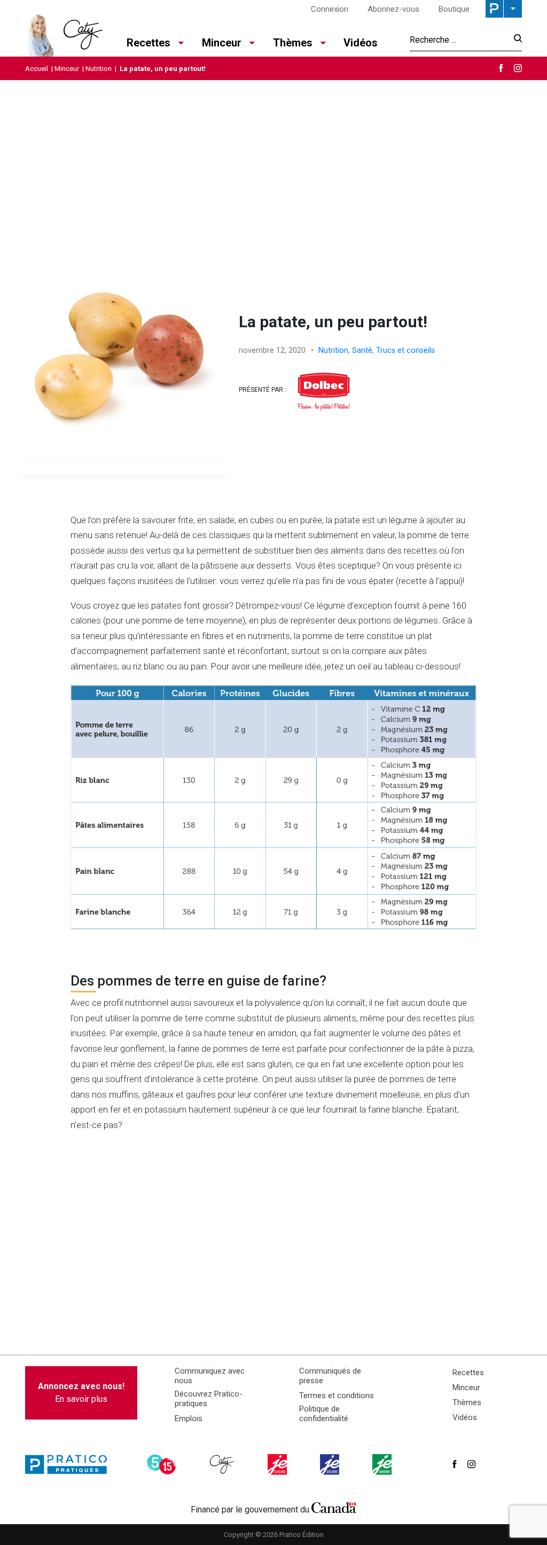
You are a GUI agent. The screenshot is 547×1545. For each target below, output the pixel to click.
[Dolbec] (323, 392)
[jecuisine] (278, 1464)
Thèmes (466, 1402)
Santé (362, 350)
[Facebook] (501, 68)
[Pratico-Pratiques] (70, 1464)
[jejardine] (383, 1464)
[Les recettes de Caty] (64, 32)
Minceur (66, 69)
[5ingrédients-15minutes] (163, 1464)
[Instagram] (518, 68)
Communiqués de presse (330, 1375)
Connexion (329, 9)
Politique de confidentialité (323, 1413)
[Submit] (514, 40)
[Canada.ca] (333, 1507)
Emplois (188, 1418)
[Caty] (223, 1464)
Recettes (468, 1372)
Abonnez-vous (393, 9)
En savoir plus (81, 1392)
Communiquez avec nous (210, 1375)
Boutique (454, 9)
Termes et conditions (336, 1395)
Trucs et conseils (405, 350)
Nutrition (98, 69)
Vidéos (360, 42)
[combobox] (458, 39)
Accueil (36, 69)
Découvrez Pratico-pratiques (209, 1398)
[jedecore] (330, 1464)
